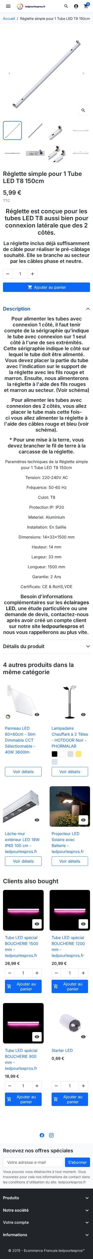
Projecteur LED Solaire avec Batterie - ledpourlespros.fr (68, 842)
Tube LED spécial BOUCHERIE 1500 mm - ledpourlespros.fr (21, 946)
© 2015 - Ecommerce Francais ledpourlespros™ (46, 1250)
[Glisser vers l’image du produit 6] (35, 153)
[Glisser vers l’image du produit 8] (80, 153)
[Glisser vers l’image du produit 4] (80, 130)
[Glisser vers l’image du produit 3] (58, 130)
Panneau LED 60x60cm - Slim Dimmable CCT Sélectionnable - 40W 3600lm (20, 740)
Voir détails (23, 771)
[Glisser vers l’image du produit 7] (58, 153)
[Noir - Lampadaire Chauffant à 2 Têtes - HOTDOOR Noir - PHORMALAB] (55, 754)
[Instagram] (51, 1134)
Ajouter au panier (47, 287)
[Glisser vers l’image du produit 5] (12, 153)
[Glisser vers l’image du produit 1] (12, 130)
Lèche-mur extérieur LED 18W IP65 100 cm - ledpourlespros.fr (22, 842)
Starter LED (62, 1050)
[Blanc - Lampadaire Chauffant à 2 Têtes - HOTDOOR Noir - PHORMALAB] (62, 754)
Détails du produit (23, 646)
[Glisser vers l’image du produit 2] (35, 130)
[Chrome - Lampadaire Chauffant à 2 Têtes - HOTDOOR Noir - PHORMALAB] (55, 762)
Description (16, 309)
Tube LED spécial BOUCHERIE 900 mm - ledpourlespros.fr (21, 1059)
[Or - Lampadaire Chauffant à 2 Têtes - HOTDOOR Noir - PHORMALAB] (78, 754)
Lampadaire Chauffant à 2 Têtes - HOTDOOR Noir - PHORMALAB (70, 737)
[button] (66, 6)
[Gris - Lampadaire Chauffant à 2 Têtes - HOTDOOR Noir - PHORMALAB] (70, 754)
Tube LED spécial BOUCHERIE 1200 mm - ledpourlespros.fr (68, 946)
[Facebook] (42, 1134)
